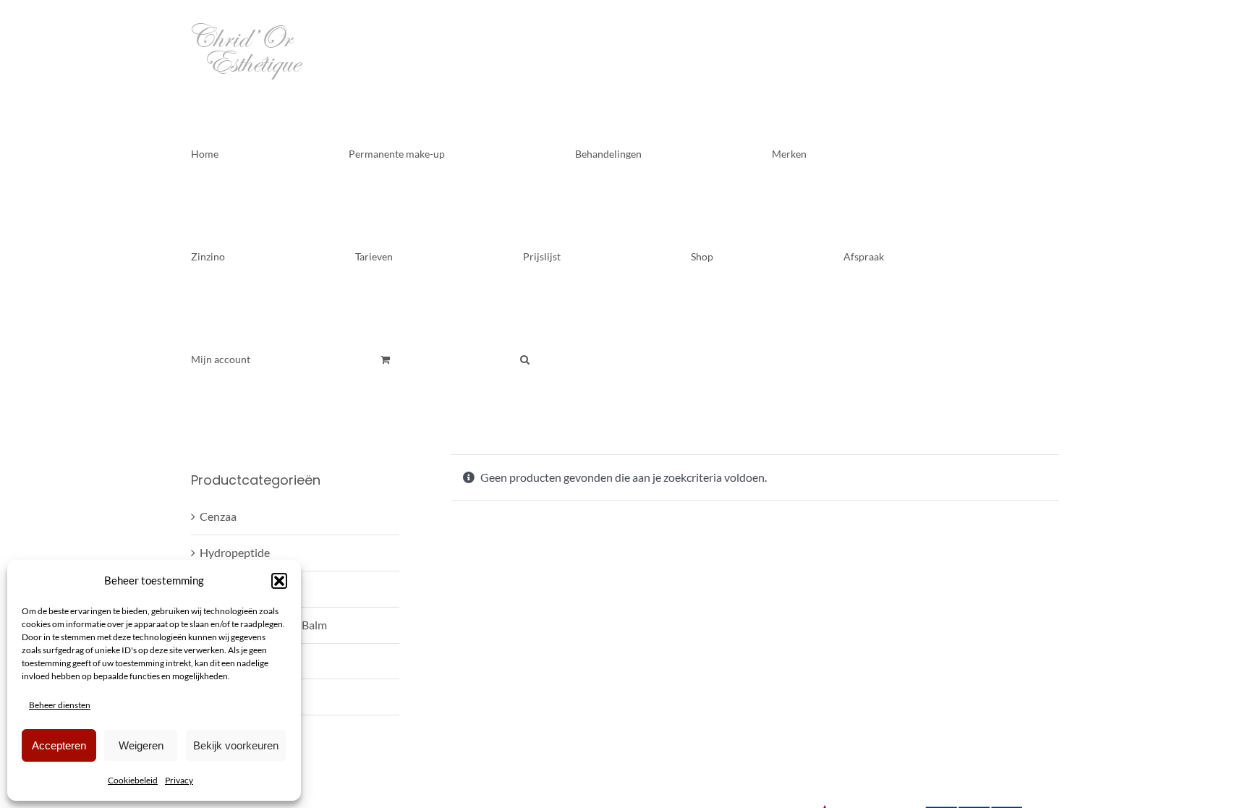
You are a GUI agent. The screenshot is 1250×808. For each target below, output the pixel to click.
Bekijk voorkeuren (236, 745)
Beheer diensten (59, 704)
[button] (279, 581)
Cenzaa (218, 516)
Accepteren (59, 745)
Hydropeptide (235, 552)
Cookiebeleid (133, 780)
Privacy (179, 780)
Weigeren (141, 745)
